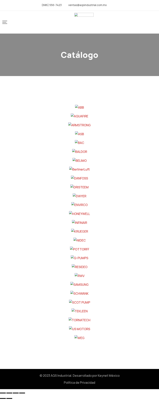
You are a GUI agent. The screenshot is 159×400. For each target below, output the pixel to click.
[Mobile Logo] (84, 22)
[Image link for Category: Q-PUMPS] (79, 258)
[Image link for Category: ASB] (79, 134)
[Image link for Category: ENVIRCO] (79, 205)
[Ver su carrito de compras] (155, 22)
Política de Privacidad (79, 382)
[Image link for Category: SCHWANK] (79, 293)
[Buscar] (12, 22)
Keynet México (109, 375)
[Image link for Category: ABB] (79, 107)
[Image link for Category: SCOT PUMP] (79, 302)
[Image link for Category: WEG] (79, 337)
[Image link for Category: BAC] (79, 142)
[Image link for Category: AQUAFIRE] (79, 116)
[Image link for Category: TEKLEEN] (80, 311)
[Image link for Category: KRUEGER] (79, 231)
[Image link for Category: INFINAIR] (79, 222)
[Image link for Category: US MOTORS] (79, 328)
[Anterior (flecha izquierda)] (3, 398)
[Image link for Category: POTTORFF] (79, 249)
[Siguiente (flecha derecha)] (9, 398)
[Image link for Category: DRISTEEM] (79, 187)
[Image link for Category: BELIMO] (80, 160)
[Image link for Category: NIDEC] (79, 240)
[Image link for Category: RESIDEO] (79, 266)
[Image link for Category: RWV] (80, 275)
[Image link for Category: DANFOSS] (79, 178)
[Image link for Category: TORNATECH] (79, 320)
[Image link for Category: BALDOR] (79, 151)
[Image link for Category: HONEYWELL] (79, 213)
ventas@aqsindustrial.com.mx (87, 5)
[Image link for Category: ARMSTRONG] (79, 125)
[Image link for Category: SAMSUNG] (79, 284)
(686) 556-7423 (51, 5)
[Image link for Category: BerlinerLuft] (79, 169)
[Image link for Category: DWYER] (79, 196)
